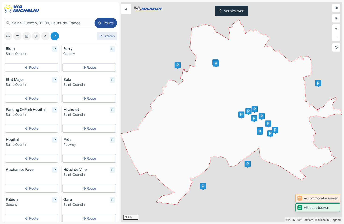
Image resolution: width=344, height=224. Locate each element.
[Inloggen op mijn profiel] (336, 8)
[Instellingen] (336, 18)
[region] (231, 112)
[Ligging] (336, 47)
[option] (8, 36)
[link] (317, 198)
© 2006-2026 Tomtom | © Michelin (307, 220)
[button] (248, 164)
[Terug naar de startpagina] (22, 9)
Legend (336, 220)
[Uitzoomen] (336, 37)
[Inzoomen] (336, 28)
